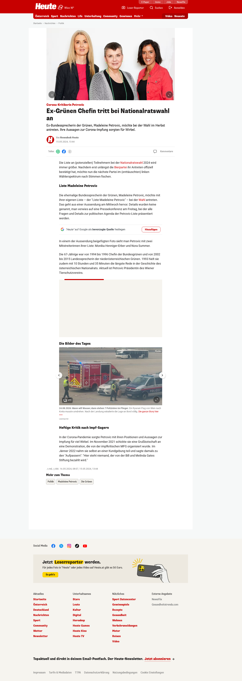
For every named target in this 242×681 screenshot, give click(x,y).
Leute (76, 604)
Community (110, 16)
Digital (77, 615)
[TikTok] (77, 546)
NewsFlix (157, 599)
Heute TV (78, 636)
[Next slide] (162, 375)
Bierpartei (120, 167)
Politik (61, 23)
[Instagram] (69, 546)
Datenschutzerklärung (96, 672)
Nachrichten (50, 23)
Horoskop (79, 620)
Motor (116, 631)
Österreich (42, 16)
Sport (54, 16)
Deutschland (41, 610)
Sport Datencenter (124, 599)
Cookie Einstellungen (152, 672)
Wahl (142, 200)
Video (168, 16)
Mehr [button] (137, 16)
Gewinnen (126, 16)
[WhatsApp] (58, 151)
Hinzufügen (151, 229)
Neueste (179, 16)
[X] (61, 546)
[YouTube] (85, 546)
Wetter (37, 631)
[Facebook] (64, 151)
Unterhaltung (92, 16)
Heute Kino (80, 631)
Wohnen (117, 620)
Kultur (77, 610)
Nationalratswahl (131, 162)
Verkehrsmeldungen (124, 625)
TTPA (78, 672)
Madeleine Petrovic (67, 481)
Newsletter (40, 636)
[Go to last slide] (59, 375)
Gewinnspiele (120, 604)
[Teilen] (70, 151)
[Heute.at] (45, 6)
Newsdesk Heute (69, 137)
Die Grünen (86, 481)
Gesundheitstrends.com (165, 604)
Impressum (39, 672)
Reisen (116, 636)
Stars (76, 599)
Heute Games (81, 625)
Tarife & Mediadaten (60, 672)
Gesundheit (119, 615)
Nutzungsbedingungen (125, 672)
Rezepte (117, 610)
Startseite (37, 23)
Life (80, 16)
